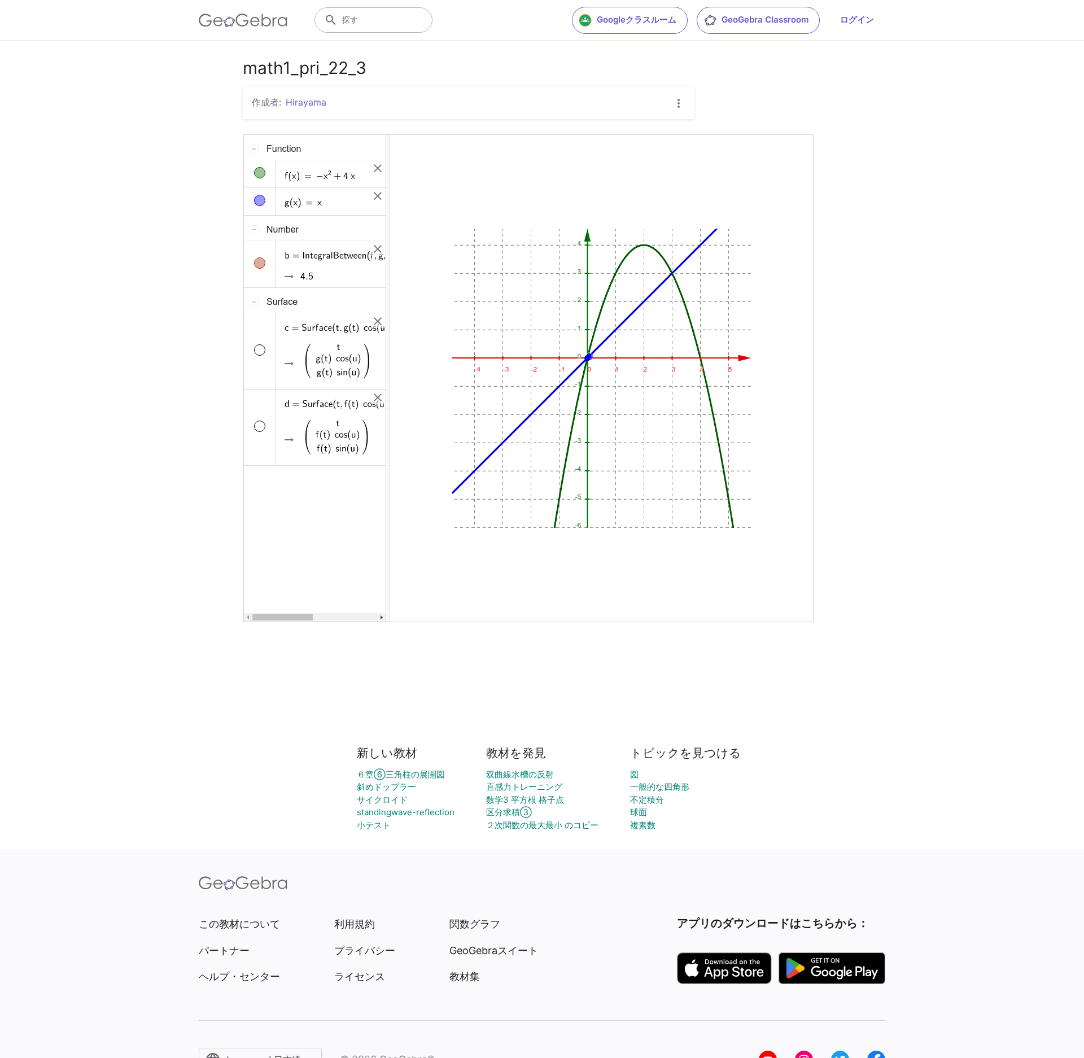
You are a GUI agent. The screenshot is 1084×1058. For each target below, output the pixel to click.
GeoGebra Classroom (765, 19)
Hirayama (306, 102)
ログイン (857, 19)
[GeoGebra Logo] (243, 20)
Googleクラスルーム (636, 19)
